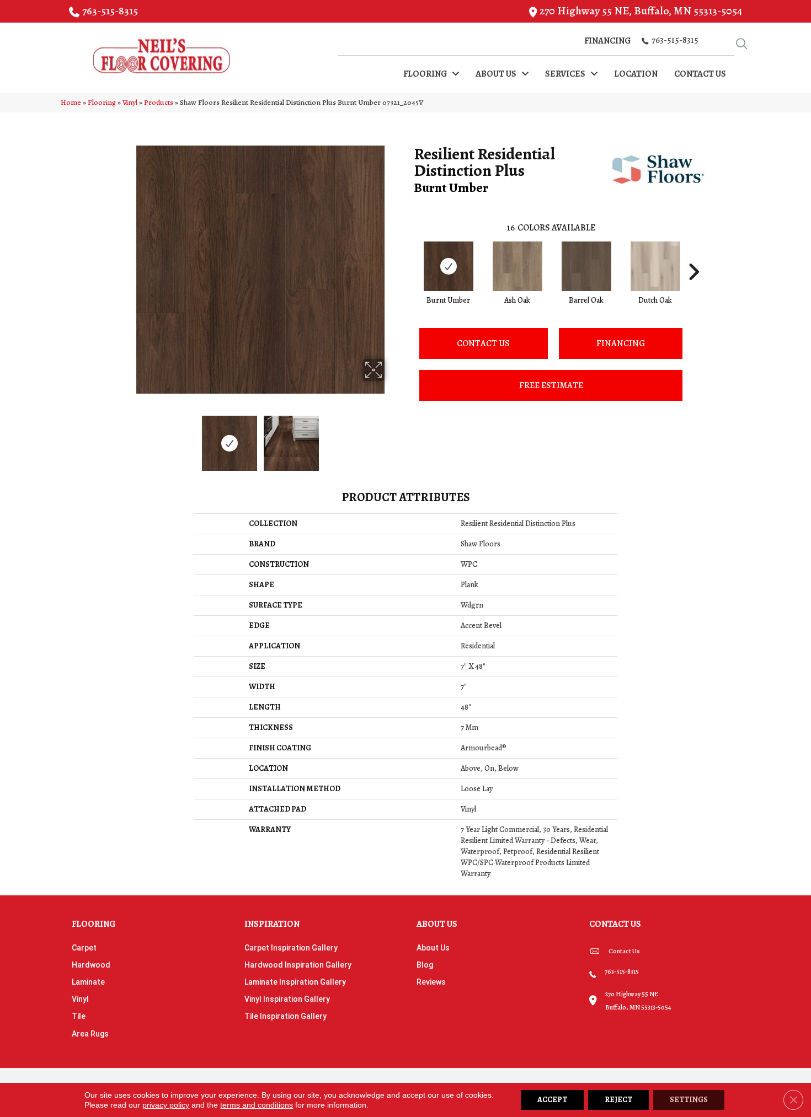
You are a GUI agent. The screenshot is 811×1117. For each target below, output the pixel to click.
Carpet (84, 947)
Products (158, 102)
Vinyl (129, 102)
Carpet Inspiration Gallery (291, 947)
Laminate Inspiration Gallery (295, 982)
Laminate (88, 982)
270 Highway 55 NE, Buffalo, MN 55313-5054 (641, 10)
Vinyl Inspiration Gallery (287, 999)
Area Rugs (90, 1033)
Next (391, 437)
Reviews (431, 982)
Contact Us (483, 343)
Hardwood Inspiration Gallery (297, 964)
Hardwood (91, 964)
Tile (79, 1016)
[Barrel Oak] (586, 266)
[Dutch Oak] (655, 266)
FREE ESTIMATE (551, 385)
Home (71, 102)
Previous (128, 437)
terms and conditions (256, 1104)
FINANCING (620, 343)
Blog (425, 964)
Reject (618, 1099)
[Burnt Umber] (448, 266)
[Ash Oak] (517, 266)
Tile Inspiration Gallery (285, 1016)
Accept (552, 1099)
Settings (689, 1099)
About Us (433, 947)
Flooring (102, 102)
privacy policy (165, 1104)
